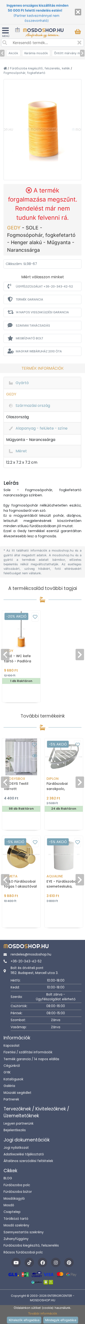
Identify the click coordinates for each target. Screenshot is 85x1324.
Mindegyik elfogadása (60, 1320)
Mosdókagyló (14, 1198)
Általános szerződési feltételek (28, 1161)
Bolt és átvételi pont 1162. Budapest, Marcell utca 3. (34, 970)
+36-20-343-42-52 (26, 961)
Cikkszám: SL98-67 (21, 263)
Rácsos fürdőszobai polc (23, 1252)
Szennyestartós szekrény (24, 1232)
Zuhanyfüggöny (16, 1239)
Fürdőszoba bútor (18, 1191)
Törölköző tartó (16, 1218)
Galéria (9, 1086)
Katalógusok (13, 1079)
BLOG (8, 1178)
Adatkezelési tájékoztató (24, 1154)
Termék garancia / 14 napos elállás (31, 1059)
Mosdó (9, 1205)
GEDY (14, 228)
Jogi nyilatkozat (16, 1147)
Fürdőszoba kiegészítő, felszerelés (31, 1245)
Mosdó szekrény (16, 1225)
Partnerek (11, 1099)
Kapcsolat (12, 1045)
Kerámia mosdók (36, 53)
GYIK (7, 1072)
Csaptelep (12, 1212)
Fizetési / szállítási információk (28, 1052)
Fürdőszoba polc (17, 1185)
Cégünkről (12, 1066)
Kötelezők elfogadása (24, 1320)
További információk (42, 1313)
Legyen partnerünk (19, 1123)
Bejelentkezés (15, 1130)
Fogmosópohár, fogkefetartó (24, 73)
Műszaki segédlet (17, 1093)
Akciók (13, 53)
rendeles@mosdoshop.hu (31, 954)
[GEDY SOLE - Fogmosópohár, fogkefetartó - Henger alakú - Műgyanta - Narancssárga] (42, 129)
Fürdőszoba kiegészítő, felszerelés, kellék (40, 68)
